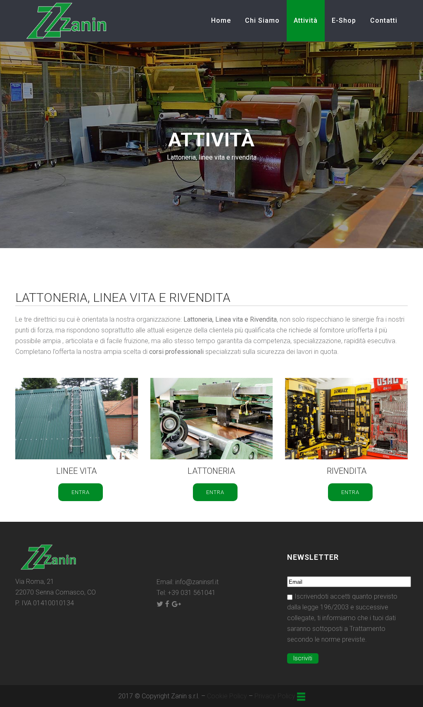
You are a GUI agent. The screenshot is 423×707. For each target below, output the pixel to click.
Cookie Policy (227, 696)
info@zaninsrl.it (197, 582)
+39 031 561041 (192, 593)
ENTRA (80, 492)
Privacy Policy (274, 696)
